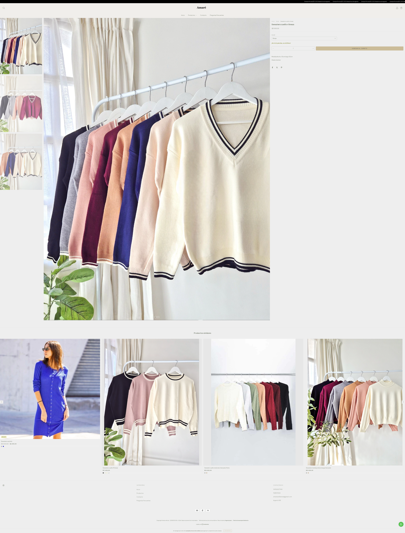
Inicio (183, 15)
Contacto (203, 15)
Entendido (228, 530)
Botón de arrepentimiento (241, 520)
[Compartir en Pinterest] (281, 67)
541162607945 (277, 489)
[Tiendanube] (202, 524)
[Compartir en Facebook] (272, 67)
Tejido (277, 21)
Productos (191, 15)
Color (273, 35)
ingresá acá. (228, 520)
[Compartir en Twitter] (277, 67)
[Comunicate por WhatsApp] (401, 524)
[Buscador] (4, 8)
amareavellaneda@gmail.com (282, 497)
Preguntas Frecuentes (217, 15)
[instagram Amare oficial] (3, 485)
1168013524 (276, 493)
